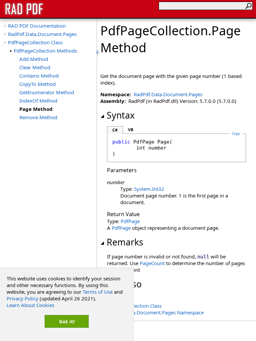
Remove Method (38, 117)
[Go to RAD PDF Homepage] (24, 14)
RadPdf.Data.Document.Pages (42, 34)
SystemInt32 (149, 188)
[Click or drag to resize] (98, 52)
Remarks (125, 242)
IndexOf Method (38, 100)
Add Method (33, 59)
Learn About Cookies (30, 305)
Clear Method (34, 67)
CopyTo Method (37, 84)
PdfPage (130, 221)
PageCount (152, 263)
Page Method (36, 109)
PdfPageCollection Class (35, 42)
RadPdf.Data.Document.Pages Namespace (155, 312)
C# (115, 130)
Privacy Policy (22, 298)
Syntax (121, 115)
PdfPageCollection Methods (45, 50)
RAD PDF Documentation (37, 25)
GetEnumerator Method (46, 92)
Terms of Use (98, 291)
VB (130, 130)
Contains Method (39, 75)
